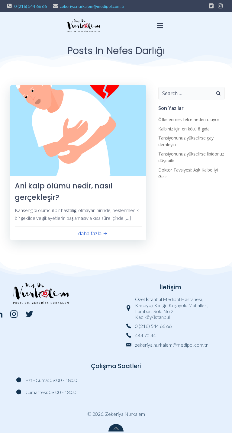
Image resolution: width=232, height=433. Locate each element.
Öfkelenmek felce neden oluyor (188, 119)
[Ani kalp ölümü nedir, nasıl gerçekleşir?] (78, 130)
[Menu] (160, 26)
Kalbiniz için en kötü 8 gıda (184, 129)
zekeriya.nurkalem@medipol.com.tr (92, 6)
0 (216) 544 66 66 (30, 6)
